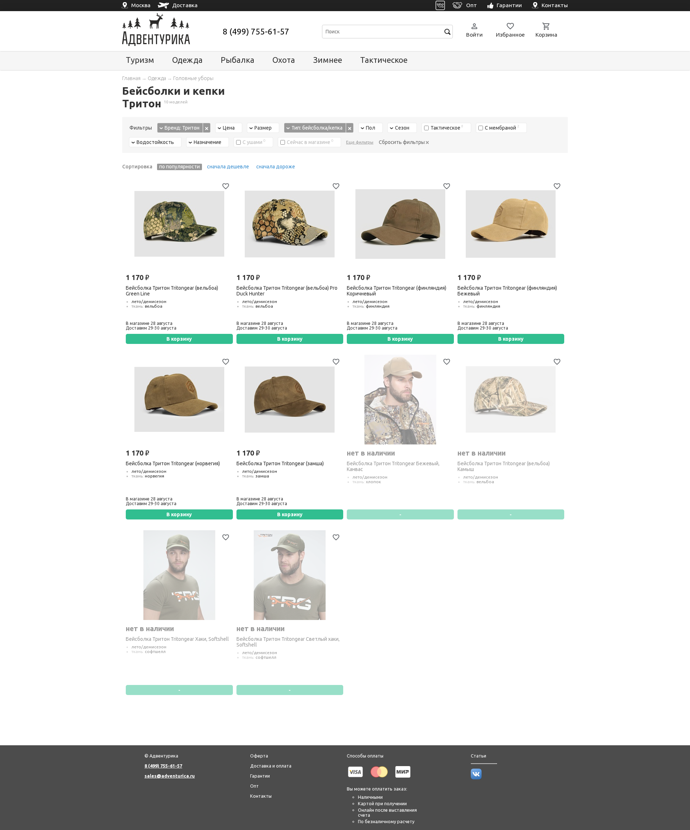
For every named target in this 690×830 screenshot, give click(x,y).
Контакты (261, 795)
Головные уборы (193, 78)
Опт (254, 785)
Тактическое (384, 59)
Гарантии (260, 775)
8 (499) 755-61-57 (256, 31)
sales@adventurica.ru (169, 775)
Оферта (259, 755)
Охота (283, 59)
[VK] (440, 5)
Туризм (140, 59)
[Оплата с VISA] (355, 778)
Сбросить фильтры (402, 142)
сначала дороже (275, 166)
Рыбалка (237, 59)
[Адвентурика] (171, 31)
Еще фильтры (359, 142)
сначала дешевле (228, 166)
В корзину (179, 339)
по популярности (179, 166)
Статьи (478, 755)
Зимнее (327, 59)
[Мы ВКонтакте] (476, 777)
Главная (131, 78)
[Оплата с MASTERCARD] (379, 778)
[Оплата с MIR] (402, 778)
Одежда (187, 59)
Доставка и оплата (270, 765)
